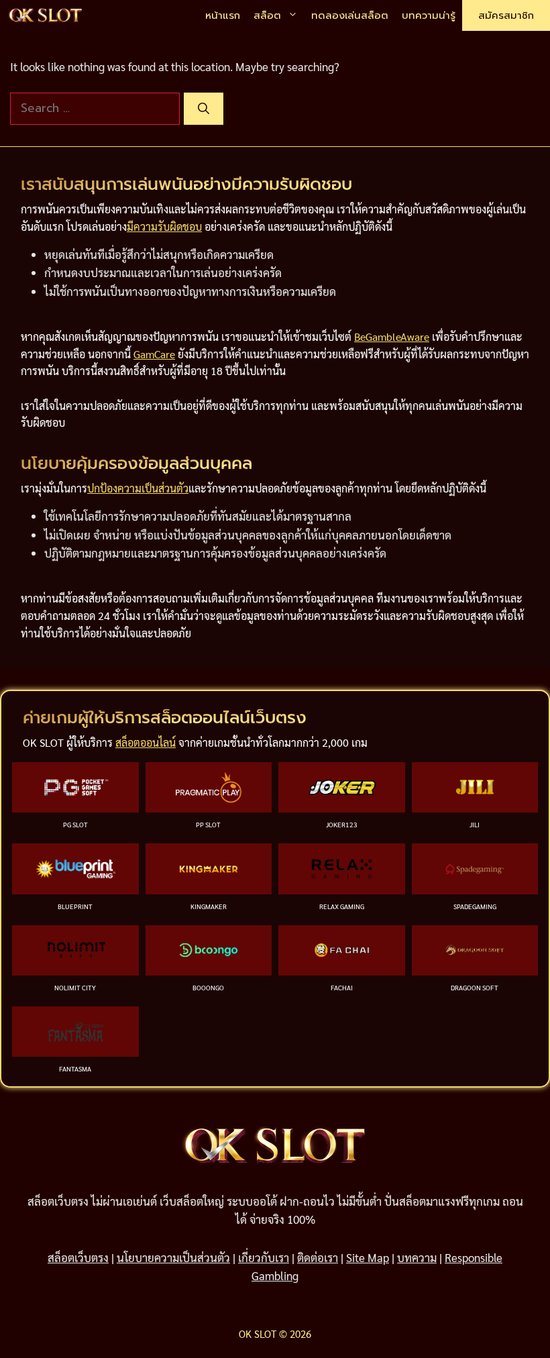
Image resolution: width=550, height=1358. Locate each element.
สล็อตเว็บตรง (78, 1257)
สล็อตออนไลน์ (145, 742)
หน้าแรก (222, 15)
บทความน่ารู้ (428, 15)
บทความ (417, 1257)
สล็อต (267, 15)
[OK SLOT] (46, 16)
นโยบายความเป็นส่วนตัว (173, 1257)
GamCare (154, 354)
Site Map (367, 1257)
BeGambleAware (391, 336)
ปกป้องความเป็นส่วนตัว (137, 488)
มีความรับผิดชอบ (164, 226)
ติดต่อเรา (317, 1257)
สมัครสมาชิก (506, 15)
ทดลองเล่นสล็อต (349, 15)
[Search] (203, 109)
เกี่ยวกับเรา (263, 1257)
